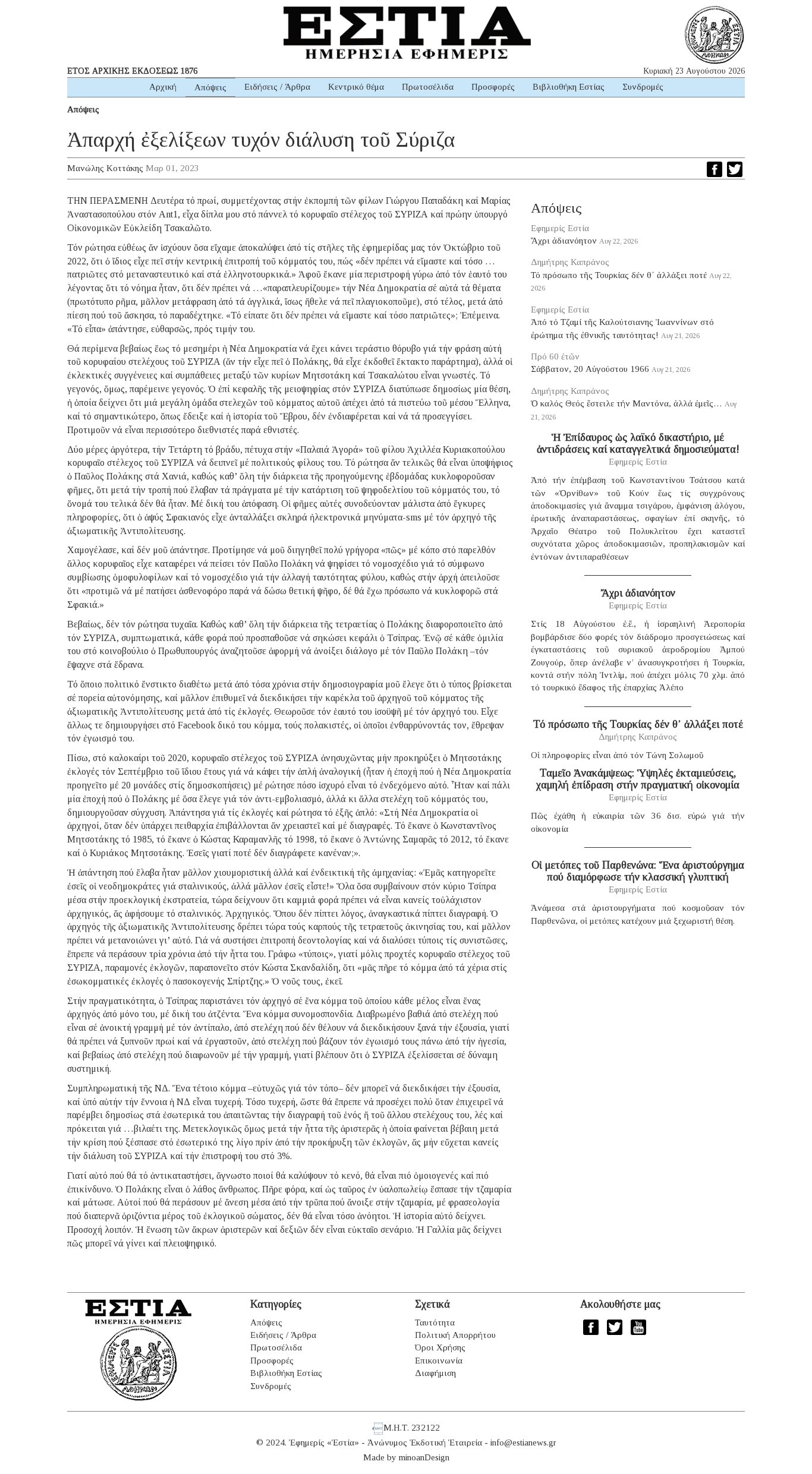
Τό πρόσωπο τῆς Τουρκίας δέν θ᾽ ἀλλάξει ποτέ (619, 275)
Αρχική (163, 86)
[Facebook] (714, 169)
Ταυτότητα (435, 1322)
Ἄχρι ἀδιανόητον (564, 240)
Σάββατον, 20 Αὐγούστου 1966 (590, 369)
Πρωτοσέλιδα (428, 86)
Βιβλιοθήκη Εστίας (569, 86)
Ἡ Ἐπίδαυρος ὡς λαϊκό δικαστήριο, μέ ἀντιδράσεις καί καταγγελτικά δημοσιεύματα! (638, 443)
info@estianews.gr (523, 1442)
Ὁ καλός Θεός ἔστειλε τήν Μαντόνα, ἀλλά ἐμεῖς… (626, 403)
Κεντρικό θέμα (356, 86)
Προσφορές (493, 86)
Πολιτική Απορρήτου (455, 1335)
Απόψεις (210, 87)
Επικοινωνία (438, 1360)
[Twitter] (735, 169)
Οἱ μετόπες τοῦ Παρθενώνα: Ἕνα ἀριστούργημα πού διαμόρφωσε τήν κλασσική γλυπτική (637, 871)
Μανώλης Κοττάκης (105, 168)
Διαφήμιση (435, 1373)
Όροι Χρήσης (440, 1347)
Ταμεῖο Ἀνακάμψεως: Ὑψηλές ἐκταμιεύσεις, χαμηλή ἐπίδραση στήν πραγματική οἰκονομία (637, 779)
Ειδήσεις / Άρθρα (277, 86)
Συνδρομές (642, 86)
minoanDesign (424, 1457)
